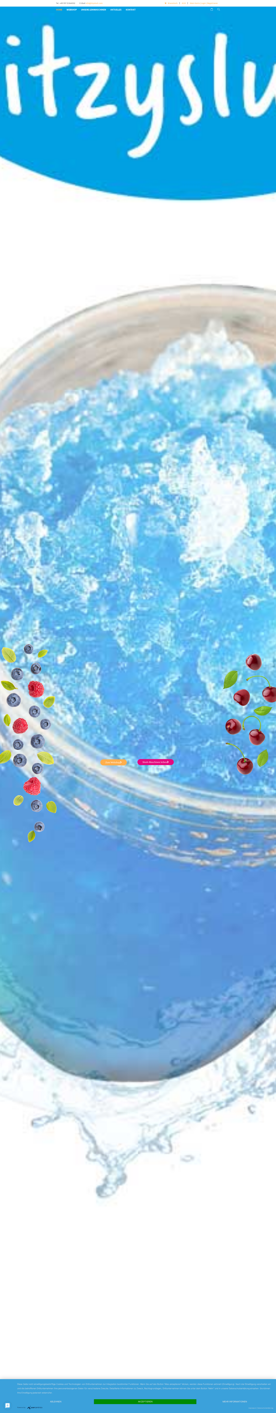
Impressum (252, 1408)
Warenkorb (173, 3)
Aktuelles (115, 9)
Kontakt (131, 9)
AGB (183, 3)
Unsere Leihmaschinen (93, 9)
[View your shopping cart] (211, 10)
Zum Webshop (112, 762)
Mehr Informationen (235, 1401)
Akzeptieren (145, 1401)
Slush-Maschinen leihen (154, 762)
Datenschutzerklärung (265, 1408)
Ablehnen (55, 1401)
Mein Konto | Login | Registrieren (204, 3)
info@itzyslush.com (94, 3)
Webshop (72, 9)
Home (59, 9)
